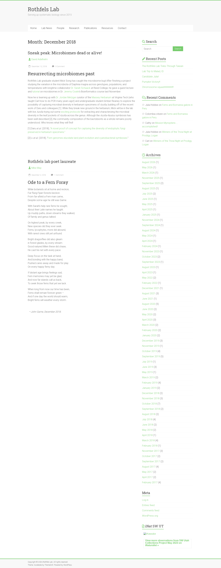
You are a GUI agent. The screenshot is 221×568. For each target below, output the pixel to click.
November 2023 (150, 251)
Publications (90, 28)
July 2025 (147, 193)
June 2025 (147, 199)
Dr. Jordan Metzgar (66, 97)
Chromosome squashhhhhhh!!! (157, 87)
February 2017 (149, 482)
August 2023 (148, 267)
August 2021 (148, 293)
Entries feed (148, 505)
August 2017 (148, 466)
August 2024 (148, 230)
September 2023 (151, 262)
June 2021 (147, 298)
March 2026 (148, 172)
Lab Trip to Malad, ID (153, 71)
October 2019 (149, 351)
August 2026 (148, 162)
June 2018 (147, 424)
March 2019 (148, 377)
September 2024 (151, 225)
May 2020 (147, 314)
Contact (122, 28)
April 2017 (147, 477)
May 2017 (147, 472)
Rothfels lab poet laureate (52, 161)
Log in (145, 500)
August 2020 (148, 304)
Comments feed (150, 510)
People (60, 28)
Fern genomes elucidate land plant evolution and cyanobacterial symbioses (87, 137)
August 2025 (148, 188)
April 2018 (147, 435)
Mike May (36, 167)
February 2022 (149, 283)
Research (74, 28)
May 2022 (147, 277)
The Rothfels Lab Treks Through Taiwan (162, 66)
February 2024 (149, 246)
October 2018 (149, 403)
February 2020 (149, 330)
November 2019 (150, 346)
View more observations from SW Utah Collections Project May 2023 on (167, 543)
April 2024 (147, 241)
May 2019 (147, 372)
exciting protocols (70, 111)
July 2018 (147, 419)
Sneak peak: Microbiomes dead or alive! (65, 52)
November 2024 (150, 220)
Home (33, 28)
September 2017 (151, 461)
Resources (107, 28)
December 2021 (150, 288)
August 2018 (148, 414)
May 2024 (147, 235)
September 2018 (151, 409)
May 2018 (147, 430)
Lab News (46, 28)
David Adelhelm (39, 59)
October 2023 (149, 256)
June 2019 (147, 367)
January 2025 (149, 214)
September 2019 (151, 356)
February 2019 (149, 382)
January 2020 (149, 335)
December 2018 (150, 393)
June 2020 (147, 309)
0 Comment (60, 66)
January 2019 (149, 388)
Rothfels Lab (43, 9)
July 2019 (147, 361)
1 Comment (59, 175)
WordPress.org (150, 515)
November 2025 (150, 178)
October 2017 (149, 456)
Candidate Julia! (150, 76)
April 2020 (147, 319)
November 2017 (150, 451)
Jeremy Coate (71, 91)
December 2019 (150, 340)
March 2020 (148, 325)
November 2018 (150, 398)
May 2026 (147, 167)
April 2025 (147, 209)
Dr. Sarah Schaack (80, 88)
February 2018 (149, 445)
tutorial (36, 91)
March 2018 (148, 440)
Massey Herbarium (101, 97)
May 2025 (147, 204)
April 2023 (147, 272)
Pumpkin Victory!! (151, 81)
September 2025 (151, 183)
